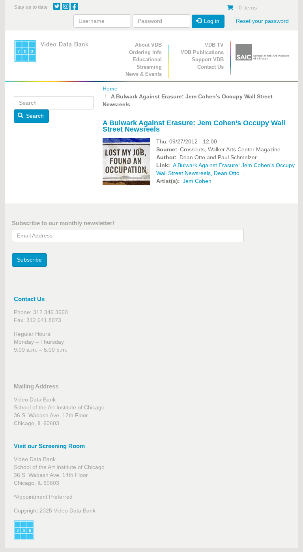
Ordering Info (145, 52)
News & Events (143, 74)
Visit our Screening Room (49, 446)
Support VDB (208, 59)
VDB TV (214, 45)
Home (110, 88)
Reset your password (262, 21)
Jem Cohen (197, 181)
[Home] (54, 51)
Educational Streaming (147, 63)
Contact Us (210, 67)
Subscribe (29, 259)
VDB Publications (202, 52)
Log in (210, 21)
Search (34, 116)
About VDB (148, 45)
